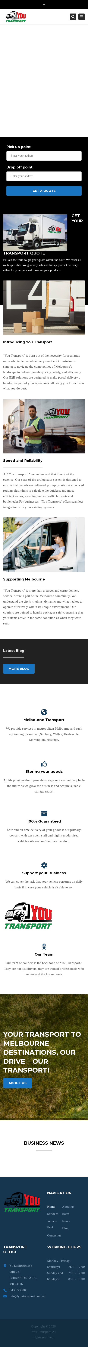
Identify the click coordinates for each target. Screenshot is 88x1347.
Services (52, 1213)
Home (51, 1206)
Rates (65, 1213)
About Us (17, 1083)
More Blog (19, 669)
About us (68, 1206)
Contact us (54, 1235)
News (66, 1221)
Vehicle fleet (52, 1224)
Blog (65, 1228)
